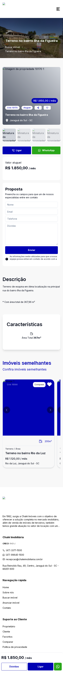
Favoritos (7, 636)
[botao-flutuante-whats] (58, 666)
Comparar (8, 641)
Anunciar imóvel (11, 602)
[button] (6, 410)
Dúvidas (14, 666)
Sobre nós (8, 592)
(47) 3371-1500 (14, 550)
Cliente (6, 631)
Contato (7, 607)
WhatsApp (48, 150)
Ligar (19, 150)
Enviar (31, 250)
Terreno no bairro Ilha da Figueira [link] (23, 51)
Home (6, 587)
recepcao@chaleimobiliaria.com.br (24, 559)
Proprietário (9, 626)
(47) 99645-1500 (15, 554)
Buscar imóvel (12, 47)
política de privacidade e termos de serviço (30, 261)
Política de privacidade (15, 647)
